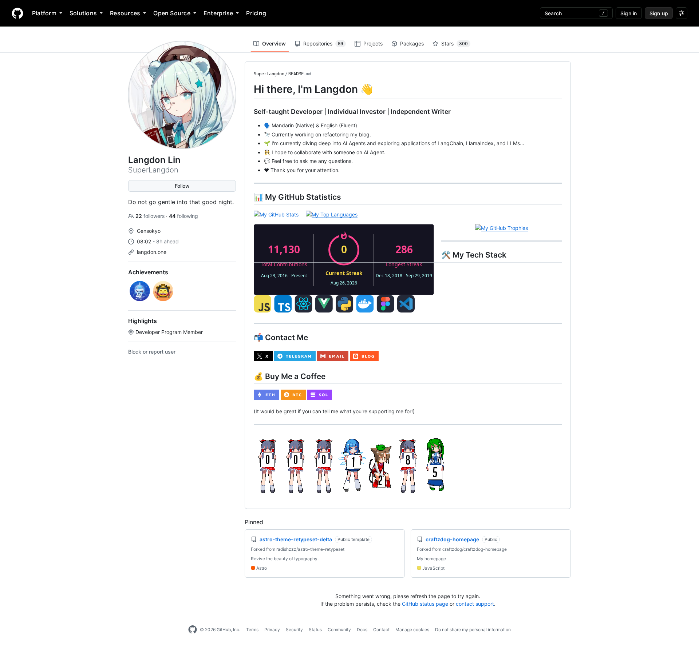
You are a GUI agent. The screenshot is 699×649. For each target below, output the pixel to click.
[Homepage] (17, 13)
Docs (362, 629)
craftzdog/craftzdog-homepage (474, 549)
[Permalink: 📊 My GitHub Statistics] (249, 197)
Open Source (171, 13)
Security (294, 629)
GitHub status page (425, 604)
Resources (125, 13)
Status (315, 629)
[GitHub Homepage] (192, 629)
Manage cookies (412, 629)
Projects (373, 43)
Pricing (256, 13)
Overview (274, 43)
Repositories (323, 43)
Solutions (83, 13)
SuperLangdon (269, 73)
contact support (475, 604)
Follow (182, 186)
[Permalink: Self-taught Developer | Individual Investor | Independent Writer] (249, 112)
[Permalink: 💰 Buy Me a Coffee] (249, 376)
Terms (252, 629)
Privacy (272, 629)
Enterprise (218, 13)
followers (150, 216)
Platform (44, 13)
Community (339, 629)
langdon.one (151, 252)
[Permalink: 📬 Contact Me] (249, 337)
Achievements (148, 272)
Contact (381, 629)
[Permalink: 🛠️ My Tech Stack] (249, 255)
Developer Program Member (169, 332)
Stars (454, 43)
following (183, 216)
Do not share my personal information (473, 629)
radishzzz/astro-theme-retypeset (310, 549)
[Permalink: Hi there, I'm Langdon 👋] (249, 89)
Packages (412, 43)
